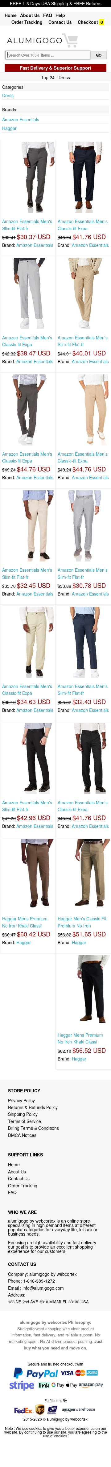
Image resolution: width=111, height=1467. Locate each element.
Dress (8, 95)
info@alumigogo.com (43, 1288)
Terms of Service (24, 1121)
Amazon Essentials (20, 119)
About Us (30, 15)
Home (11, 15)
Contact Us (60, 22)
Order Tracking (27, 22)
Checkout (88, 22)
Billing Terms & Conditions (33, 1128)
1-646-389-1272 (39, 1281)
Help (60, 15)
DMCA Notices (22, 1135)
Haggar (9, 128)
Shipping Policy (23, 1114)
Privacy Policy (21, 1100)
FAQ (47, 15)
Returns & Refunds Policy (33, 1107)
